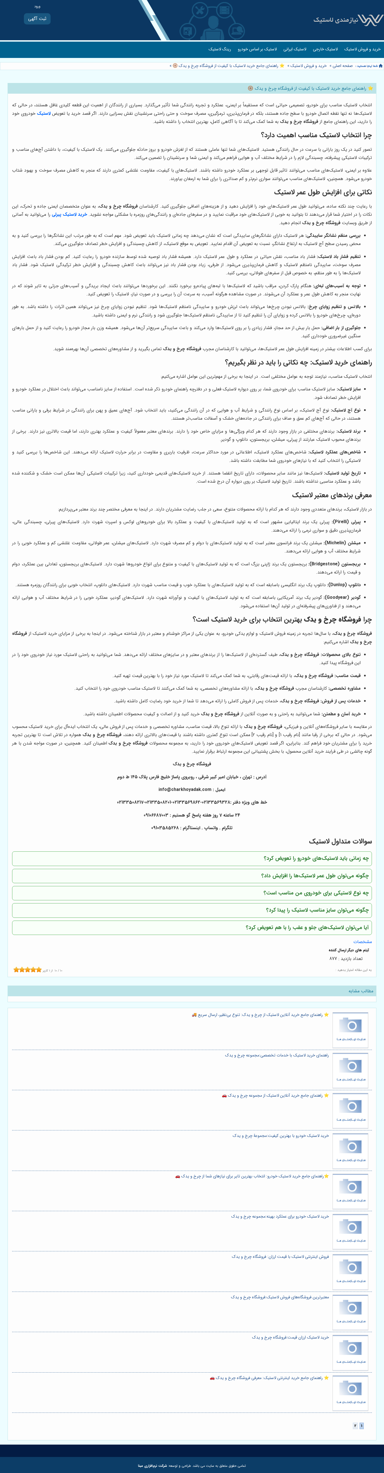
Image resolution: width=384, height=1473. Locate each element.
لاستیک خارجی (325, 49)
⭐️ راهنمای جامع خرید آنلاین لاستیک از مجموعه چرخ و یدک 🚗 (275, 1095)
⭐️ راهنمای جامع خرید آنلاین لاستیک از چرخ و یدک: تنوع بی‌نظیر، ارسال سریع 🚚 (260, 1015)
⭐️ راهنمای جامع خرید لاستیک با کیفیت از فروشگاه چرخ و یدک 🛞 (227, 66)
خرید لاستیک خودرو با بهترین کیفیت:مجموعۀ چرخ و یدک (281, 1136)
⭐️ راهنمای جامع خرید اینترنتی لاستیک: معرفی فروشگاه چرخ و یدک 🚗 (269, 1378)
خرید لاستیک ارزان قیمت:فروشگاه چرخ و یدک (290, 1337)
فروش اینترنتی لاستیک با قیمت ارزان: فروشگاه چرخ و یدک (280, 1257)
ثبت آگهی (37, 18)
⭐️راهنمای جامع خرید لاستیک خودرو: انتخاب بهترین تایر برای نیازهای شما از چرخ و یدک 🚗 (252, 1176)
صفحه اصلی (343, 66)
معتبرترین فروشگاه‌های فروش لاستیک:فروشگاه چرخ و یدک (280, 1297)
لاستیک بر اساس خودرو (257, 49)
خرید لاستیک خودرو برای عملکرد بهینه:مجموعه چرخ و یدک (280, 1216)
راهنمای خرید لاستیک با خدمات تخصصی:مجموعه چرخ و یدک (277, 1055)
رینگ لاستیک (220, 49)
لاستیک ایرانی (294, 49)
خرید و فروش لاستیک (362, 49)
